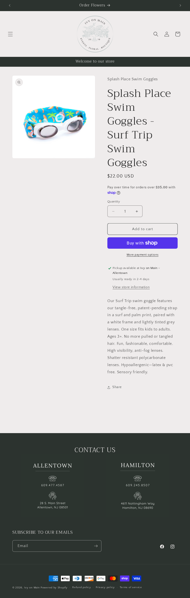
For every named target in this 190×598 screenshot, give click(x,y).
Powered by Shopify (54, 587)
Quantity (113, 201)
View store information (131, 287)
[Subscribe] (95, 546)
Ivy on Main (32, 587)
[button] (10, 34)
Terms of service (131, 587)
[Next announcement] (180, 5)
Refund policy (81, 587)
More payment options (143, 254)
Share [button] (117, 387)
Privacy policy (105, 587)
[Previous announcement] (9, 5)
